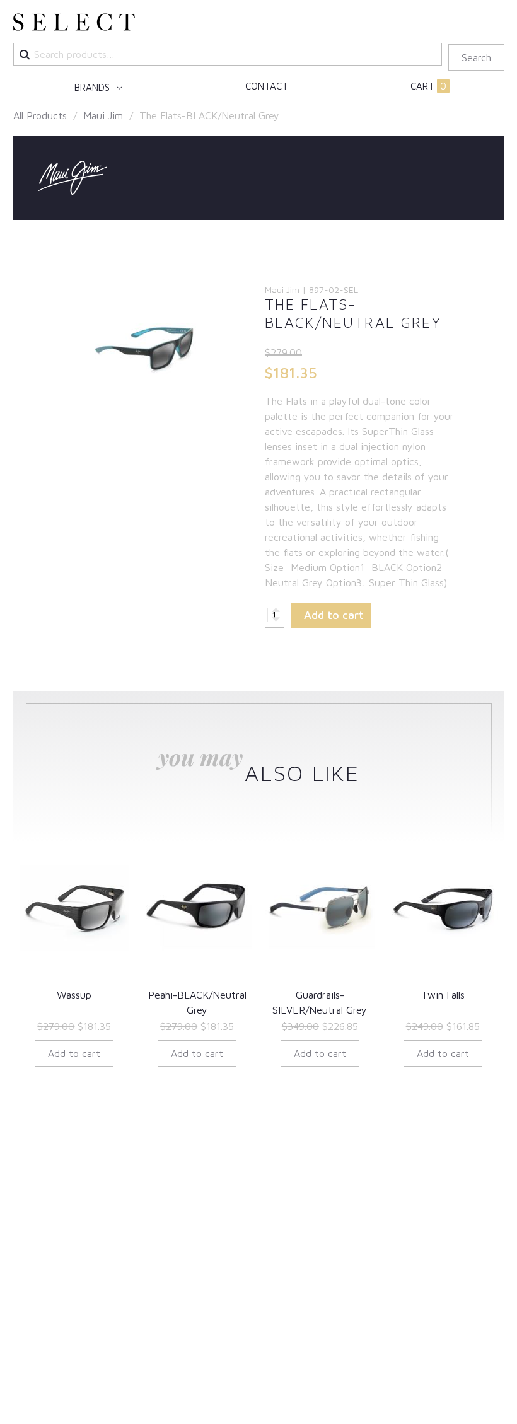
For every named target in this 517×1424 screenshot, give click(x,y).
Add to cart (334, 615)
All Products (40, 115)
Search (476, 57)
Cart (428, 86)
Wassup (74, 994)
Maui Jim (103, 115)
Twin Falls (443, 994)
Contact (266, 86)
